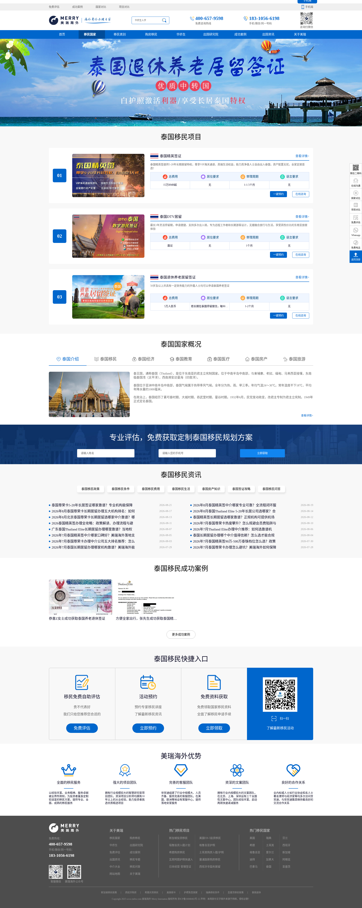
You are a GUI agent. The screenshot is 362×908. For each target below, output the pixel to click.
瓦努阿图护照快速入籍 (181, 860)
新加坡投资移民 (178, 838)
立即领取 (214, 728)
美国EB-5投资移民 (210, 838)
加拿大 (270, 859)
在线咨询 (300, 194)
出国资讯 (115, 859)
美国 (252, 838)
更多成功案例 (181, 634)
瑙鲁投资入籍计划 (179, 845)
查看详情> (302, 156)
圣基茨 (286, 866)
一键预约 (278, 194)
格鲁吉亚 (255, 852)
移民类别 (120, 34)
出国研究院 (210, 34)
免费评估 (54, 6)
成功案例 (77, 6)
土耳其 (270, 845)
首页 (62, 34)
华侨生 (181, 34)
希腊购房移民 (177, 852)
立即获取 (262, 453)
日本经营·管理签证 (180, 866)
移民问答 (135, 866)
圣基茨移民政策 (236, 892)
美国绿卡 (171, 892)
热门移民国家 (260, 830)
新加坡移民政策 (109, 892)
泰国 (268, 866)
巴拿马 (254, 866)
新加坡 (286, 852)
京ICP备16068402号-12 (189, 899)
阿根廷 (286, 859)
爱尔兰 (270, 852)
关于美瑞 (300, 34)
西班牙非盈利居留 (209, 866)
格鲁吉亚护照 (207, 845)
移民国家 (90, 34)
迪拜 (252, 859)
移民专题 (135, 859)
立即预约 (148, 728)
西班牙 (286, 845)
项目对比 (124, 6)
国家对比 (101, 6)
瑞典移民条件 (212, 892)
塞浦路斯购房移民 (209, 859)
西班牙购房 (131, 892)
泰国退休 (256, 892)
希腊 (252, 845)
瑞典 (268, 838)
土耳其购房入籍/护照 (211, 852)
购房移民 (151, 34)
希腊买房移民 (151, 892)
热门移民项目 (179, 830)
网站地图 (115, 873)
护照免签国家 (191, 892)
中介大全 (115, 866)
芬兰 (285, 838)
